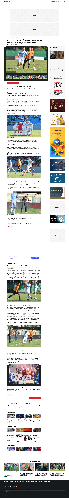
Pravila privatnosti (15, 489)
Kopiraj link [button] (18, 83)
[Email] (16, 83)
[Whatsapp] (14, 83)
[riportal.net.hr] (6, 495)
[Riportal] (7, 1)
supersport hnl (10, 394)
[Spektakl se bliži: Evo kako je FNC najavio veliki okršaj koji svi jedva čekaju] (20, 416)
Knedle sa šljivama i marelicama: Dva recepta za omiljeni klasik (36, 420)
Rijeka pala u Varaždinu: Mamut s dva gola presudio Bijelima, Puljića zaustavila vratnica (26, 474)
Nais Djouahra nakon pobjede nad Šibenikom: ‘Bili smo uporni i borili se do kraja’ (31, 407)
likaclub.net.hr (41, 492)
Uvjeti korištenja (27, 489)
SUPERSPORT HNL (23, 472)
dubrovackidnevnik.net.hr (32, 492)
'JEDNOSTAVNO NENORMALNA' (58, 66)
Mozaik (32, 481)
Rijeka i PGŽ (9, 440)
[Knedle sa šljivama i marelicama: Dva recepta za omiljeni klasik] (37, 416)
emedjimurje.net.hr (6, 492)
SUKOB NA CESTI (18, 433)
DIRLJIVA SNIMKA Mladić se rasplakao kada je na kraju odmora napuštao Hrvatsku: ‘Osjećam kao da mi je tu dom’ (59, 69)
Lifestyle (36, 481)
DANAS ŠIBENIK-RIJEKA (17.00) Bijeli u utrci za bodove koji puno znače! (16, 407)
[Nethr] (18, 486)
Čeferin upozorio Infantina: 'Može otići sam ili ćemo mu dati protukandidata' (28, 420)
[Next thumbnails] (46, 77)
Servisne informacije (21, 489)
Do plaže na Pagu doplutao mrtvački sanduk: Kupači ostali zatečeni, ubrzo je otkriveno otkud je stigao (58, 77)
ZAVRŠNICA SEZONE (13, 405)
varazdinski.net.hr (12, 492)
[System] (58, 1)
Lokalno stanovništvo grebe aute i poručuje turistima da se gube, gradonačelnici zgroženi (36, 453)
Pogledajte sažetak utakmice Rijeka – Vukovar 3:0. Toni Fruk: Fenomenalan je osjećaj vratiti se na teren (57, 475)
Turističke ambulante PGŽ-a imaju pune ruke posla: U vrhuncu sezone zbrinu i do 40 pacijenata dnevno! (11, 437)
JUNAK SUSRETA (27, 405)
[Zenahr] (13, 486)
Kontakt (36, 489)
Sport (23, 481)
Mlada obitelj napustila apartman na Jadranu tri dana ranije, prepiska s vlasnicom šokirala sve (36, 438)
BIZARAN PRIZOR (56, 74)
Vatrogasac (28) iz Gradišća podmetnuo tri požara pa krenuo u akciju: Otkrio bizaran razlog (20, 453)
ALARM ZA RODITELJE (57, 82)
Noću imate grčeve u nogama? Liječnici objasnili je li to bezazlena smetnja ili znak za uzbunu (28, 453)
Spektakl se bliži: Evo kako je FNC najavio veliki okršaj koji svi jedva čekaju (19, 420)
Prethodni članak (8, 405)
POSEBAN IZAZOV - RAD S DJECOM (11, 434)
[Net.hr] (5, 486)
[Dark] (60, 1)
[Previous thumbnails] (6, 77)
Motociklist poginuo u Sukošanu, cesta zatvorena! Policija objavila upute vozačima (11, 420)
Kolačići (5, 489)
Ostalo (26, 440)
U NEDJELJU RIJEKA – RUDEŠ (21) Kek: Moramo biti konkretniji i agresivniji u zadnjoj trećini (42, 474)
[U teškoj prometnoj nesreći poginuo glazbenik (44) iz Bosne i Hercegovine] (11, 449)
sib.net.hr (17, 492)
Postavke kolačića (9, 489)
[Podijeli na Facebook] (8, 83)
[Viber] (12, 83)
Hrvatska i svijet (56, 72)
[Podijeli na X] (10, 83)
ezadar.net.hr (26, 492)
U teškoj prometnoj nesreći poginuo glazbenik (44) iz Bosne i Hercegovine (10, 453)
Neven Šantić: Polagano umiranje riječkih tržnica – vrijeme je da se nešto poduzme (58, 93)
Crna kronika (18, 441)
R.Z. (8, 44)
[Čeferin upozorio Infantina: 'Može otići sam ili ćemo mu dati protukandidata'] (28, 416)
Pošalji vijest (32, 489)
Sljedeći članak (39, 405)
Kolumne (45, 481)
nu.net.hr (37, 492)
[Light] (57, 1)
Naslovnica (6, 481)
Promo (49, 481)
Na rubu (55, 79)
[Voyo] (9, 486)
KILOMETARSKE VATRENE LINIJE (26, 434)
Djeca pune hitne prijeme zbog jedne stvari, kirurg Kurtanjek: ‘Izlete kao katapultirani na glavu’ (58, 85)
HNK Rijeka (6, 476)
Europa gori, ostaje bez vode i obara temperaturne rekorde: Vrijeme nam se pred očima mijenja (28, 437)
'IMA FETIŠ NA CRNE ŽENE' (36, 434)
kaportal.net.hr (21, 492)
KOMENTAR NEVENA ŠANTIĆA (58, 90)
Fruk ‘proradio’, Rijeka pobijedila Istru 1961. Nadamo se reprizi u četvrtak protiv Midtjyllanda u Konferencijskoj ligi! (10, 473)
